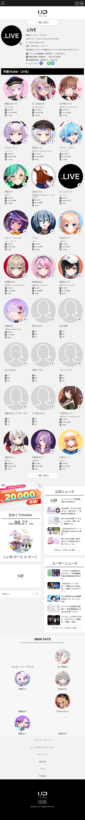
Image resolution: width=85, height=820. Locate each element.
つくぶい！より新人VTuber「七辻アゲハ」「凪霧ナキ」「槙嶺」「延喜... (71, 619)
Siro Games (10, 369)
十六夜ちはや (38, 413)
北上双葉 (63, 325)
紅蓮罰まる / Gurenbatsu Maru (14, 285)
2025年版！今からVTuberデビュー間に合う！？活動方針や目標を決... (71, 511)
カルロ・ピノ (11, 147)
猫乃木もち (37, 325)
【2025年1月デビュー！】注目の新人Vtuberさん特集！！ (71, 531)
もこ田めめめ (38, 103)
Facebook (41, 63)
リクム (35, 237)
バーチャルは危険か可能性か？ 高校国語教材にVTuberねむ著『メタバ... (71, 609)
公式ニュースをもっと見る (64, 550)
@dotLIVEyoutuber (37, 42)
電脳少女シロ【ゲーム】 (16, 413)
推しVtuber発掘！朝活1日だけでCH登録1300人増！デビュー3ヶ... (71, 541)
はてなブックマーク (52, 63)
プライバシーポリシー (42, 740)
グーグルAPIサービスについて (42, 747)
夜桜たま (9, 457)
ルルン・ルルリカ (13, 237)
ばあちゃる (37, 191)
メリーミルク (65, 369)
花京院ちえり (65, 103)
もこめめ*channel (37, 107)
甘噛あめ (9, 325)
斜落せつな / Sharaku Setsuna (41, 151)
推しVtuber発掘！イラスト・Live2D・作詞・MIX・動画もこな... (71, 521)
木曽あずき (37, 457)
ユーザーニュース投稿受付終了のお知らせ (70, 500)
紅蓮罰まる (10, 281)
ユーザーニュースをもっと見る (64, 627)
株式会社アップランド (39, 46)
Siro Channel (9, 107)
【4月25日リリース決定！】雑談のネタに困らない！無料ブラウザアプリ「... (71, 587)
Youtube (43, 35)
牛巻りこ (63, 457)
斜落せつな (37, 147)
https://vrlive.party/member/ (48, 38)
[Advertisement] (42, 815)
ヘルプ (42, 768)
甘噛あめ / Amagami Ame (13, 329)
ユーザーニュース (64, 563)
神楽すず (9, 191)
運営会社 (42, 761)
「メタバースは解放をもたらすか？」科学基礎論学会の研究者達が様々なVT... (71, 574)
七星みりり (64, 237)
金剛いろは (37, 369)
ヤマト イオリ (63, 151)
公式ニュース (64, 491)
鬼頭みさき (64, 281)
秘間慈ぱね (37, 281)
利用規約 (42, 776)
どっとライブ (65, 191)
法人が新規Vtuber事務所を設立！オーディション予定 (71, 599)
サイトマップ (42, 754)
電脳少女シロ (11, 103)
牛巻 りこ (62, 461)
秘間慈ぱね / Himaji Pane (40, 285)
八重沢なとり (65, 413)
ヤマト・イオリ (66, 147)
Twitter (45, 63)
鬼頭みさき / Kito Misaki (67, 285)
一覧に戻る (42, 22)
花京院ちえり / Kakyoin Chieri (68, 107)
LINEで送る (48, 63)
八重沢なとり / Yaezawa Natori (69, 417)
